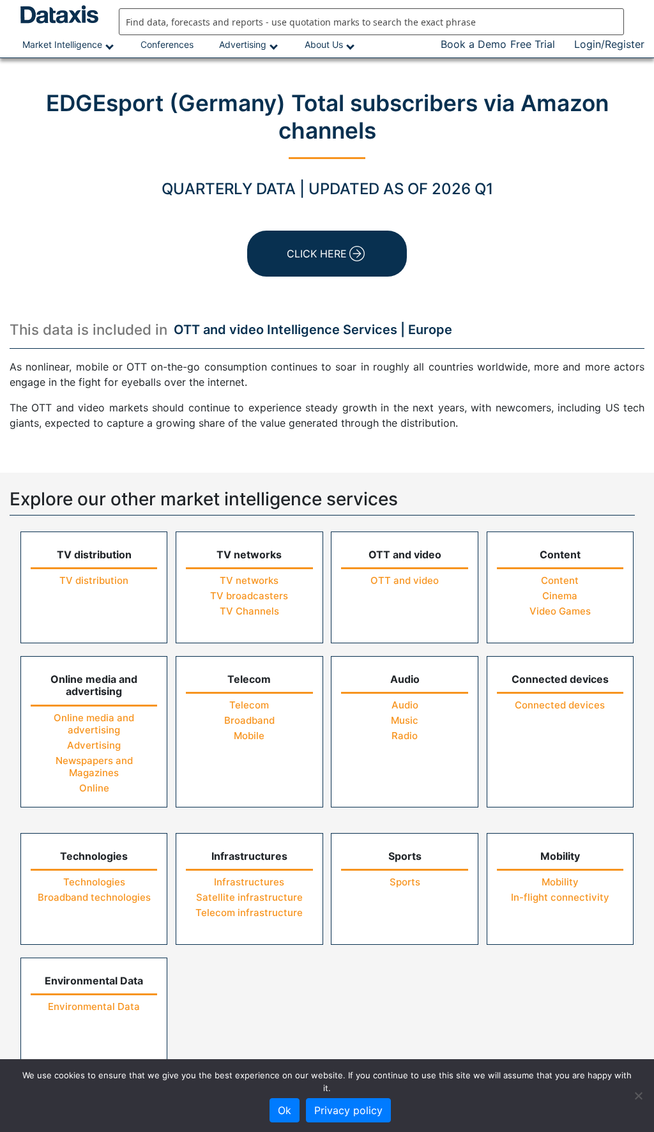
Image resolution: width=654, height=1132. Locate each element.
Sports (405, 882)
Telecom (249, 705)
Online (94, 788)
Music (404, 720)
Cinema (559, 596)
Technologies (94, 882)
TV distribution (93, 580)
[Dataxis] (55, 14)
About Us (324, 44)
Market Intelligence (62, 44)
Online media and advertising (94, 724)
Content (560, 580)
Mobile (249, 736)
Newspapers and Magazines (94, 766)
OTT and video (404, 580)
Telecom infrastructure (249, 912)
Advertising (242, 44)
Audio (405, 705)
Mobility (560, 882)
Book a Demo (473, 44)
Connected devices (560, 705)
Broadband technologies (94, 897)
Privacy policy (348, 1110)
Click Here (317, 253)
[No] (638, 1095)
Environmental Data (94, 1006)
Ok (284, 1110)
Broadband (249, 720)
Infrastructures (249, 882)
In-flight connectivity (560, 897)
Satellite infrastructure (249, 897)
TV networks (249, 580)
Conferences (167, 44)
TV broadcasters (249, 596)
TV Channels (249, 611)
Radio (405, 736)
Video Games (560, 611)
